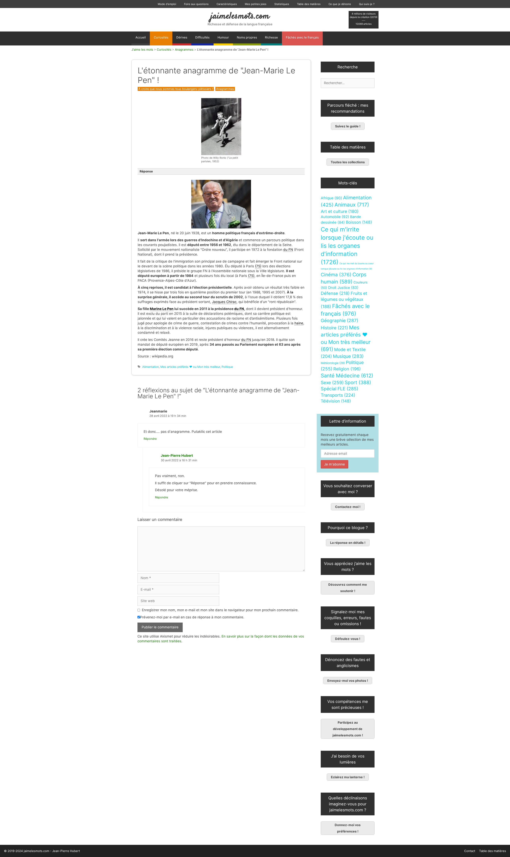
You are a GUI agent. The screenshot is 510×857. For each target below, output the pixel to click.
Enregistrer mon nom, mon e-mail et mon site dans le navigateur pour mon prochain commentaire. (220, 610)
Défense (335, 293)
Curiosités (161, 37)
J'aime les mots (142, 49)
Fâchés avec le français (302, 37)
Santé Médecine (347, 375)
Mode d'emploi (167, 4)
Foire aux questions (196, 4)
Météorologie (333, 363)
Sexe (332, 382)
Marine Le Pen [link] (162, 309)
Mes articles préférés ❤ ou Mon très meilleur (190, 366)
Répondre (150, 438)
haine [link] (298, 323)
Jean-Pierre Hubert (177, 456)
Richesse (271, 37)
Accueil (140, 37)
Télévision (336, 400)
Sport (358, 382)
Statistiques (281, 4)
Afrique (331, 198)
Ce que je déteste (340, 4)
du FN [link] (288, 250)
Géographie (339, 320)
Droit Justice (343, 287)
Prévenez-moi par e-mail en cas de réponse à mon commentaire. (192, 617)
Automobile (335, 216)
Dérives (181, 37)
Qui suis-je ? (367, 4)
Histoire (334, 327)
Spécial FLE (339, 389)
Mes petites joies (255, 4)
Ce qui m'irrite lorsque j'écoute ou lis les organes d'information (347, 246)
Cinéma (336, 274)
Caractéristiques (227, 4)
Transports (338, 395)
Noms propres (247, 37)
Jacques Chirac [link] (224, 302)
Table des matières (309, 4)
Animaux (351, 205)
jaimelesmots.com (240, 16)
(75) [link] (258, 266)
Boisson (359, 222)
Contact (469, 851)
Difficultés (202, 37)
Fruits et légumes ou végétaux (344, 300)
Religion (347, 368)
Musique (348, 356)
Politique (227, 366)
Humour (223, 37)
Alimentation (150, 366)
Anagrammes (184, 49)
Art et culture (340, 211)
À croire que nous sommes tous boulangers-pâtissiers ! (175, 89)
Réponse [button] (146, 171)
